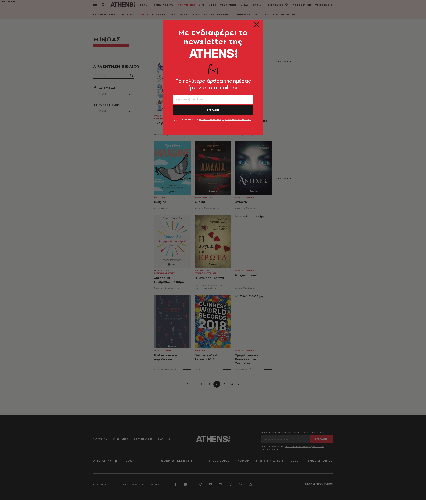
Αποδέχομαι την (216, 119)
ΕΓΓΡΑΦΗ (213, 109)
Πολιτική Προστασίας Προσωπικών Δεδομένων (225, 119)
